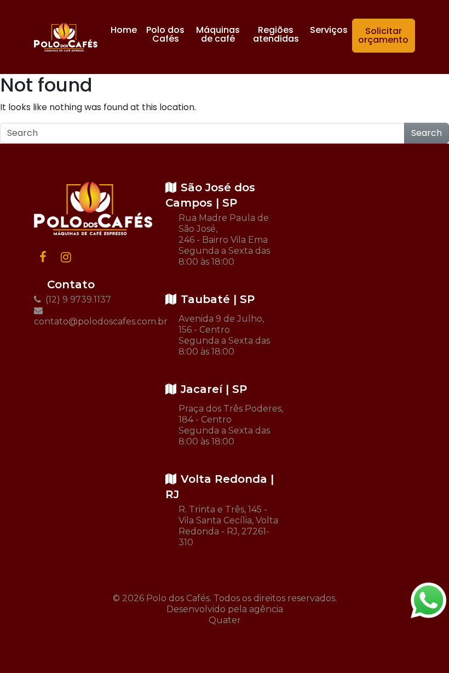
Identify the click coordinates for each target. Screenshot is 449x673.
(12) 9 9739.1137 (77, 299)
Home (124, 30)
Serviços (329, 30)
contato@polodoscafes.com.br (93, 321)
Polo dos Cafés (165, 34)
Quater (225, 620)
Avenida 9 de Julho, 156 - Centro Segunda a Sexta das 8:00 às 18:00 (224, 335)
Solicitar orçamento (383, 35)
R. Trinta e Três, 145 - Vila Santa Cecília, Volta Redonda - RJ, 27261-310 (228, 525)
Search (426, 133)
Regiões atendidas (276, 34)
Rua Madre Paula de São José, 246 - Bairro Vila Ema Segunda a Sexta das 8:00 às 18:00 (224, 240)
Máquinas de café (218, 34)
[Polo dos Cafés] (65, 37)
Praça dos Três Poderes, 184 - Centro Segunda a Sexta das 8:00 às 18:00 (231, 425)
